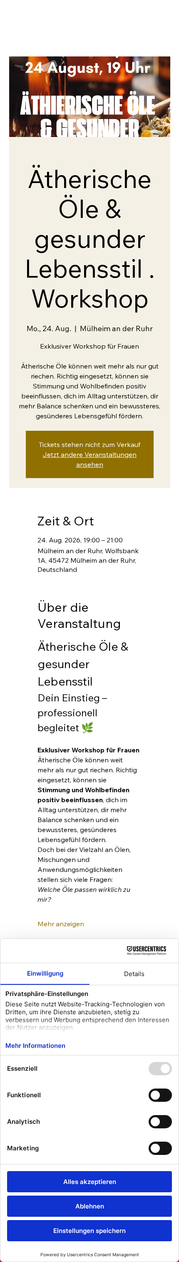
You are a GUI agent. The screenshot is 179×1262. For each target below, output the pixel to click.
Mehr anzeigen (60, 924)
